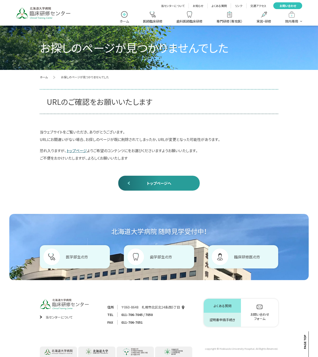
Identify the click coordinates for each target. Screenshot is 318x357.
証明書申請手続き (222, 319)
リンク (238, 6)
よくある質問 (219, 6)
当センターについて (173, 6)
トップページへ (159, 183)
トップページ (77, 150)
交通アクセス (258, 6)
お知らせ (198, 6)
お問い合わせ (288, 6)
